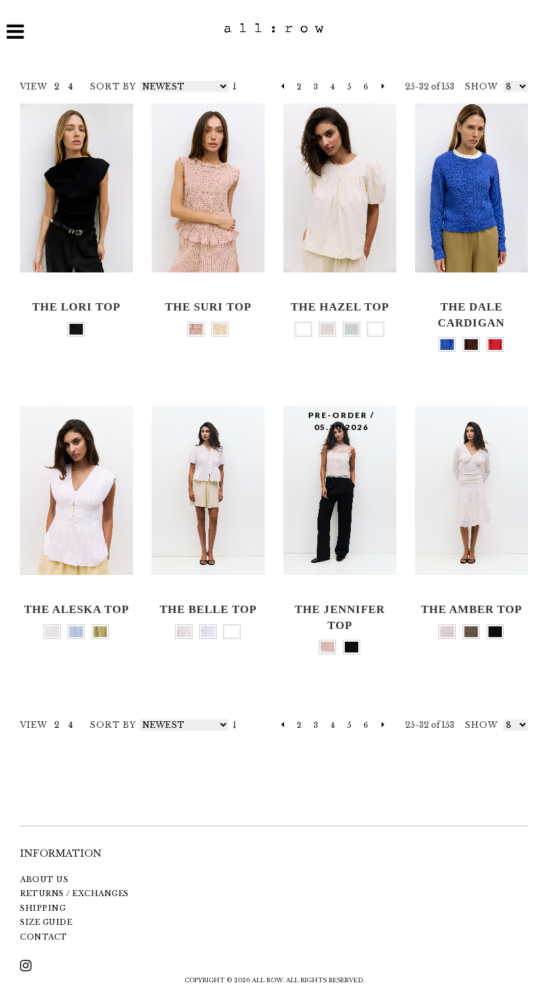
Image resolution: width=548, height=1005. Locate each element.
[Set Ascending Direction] (234, 86)
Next (379, 87)
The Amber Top (471, 609)
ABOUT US (44, 879)
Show (481, 86)
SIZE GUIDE (46, 922)
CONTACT (43, 937)
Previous (282, 87)
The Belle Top (208, 609)
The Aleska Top (76, 609)
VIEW (33, 86)
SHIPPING (42, 908)
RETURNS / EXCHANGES (74, 893)
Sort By (113, 86)
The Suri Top (208, 306)
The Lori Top (76, 306)
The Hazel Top (340, 306)
